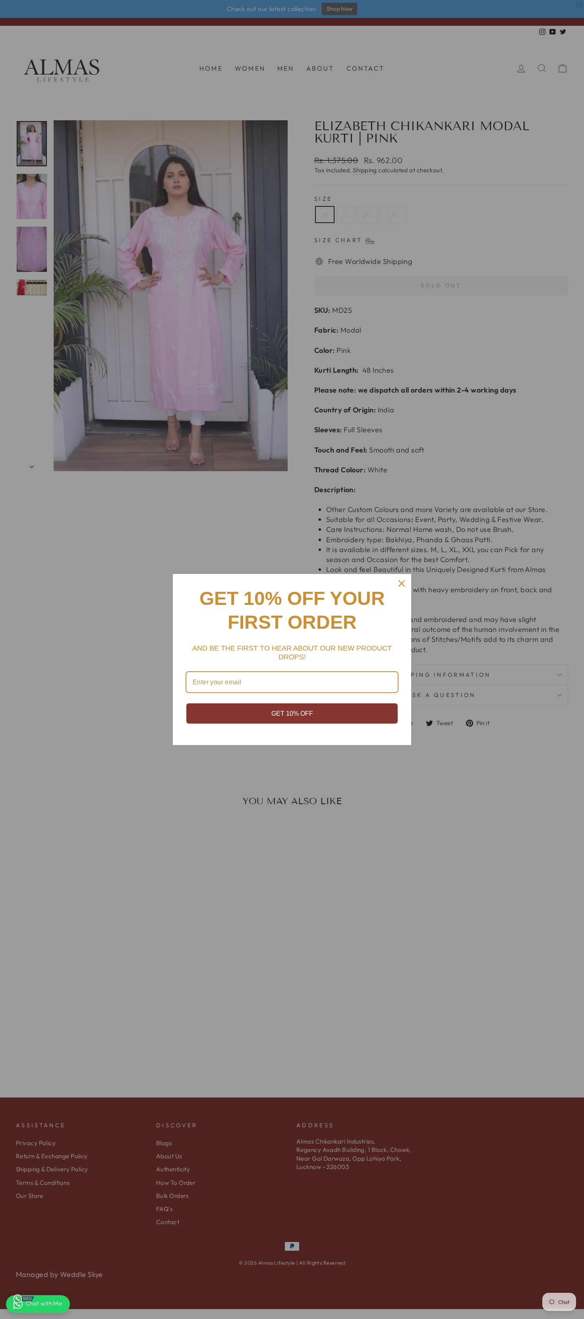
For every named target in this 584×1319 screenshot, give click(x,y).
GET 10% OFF (292, 713)
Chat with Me (44, 1303)
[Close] (401, 583)
